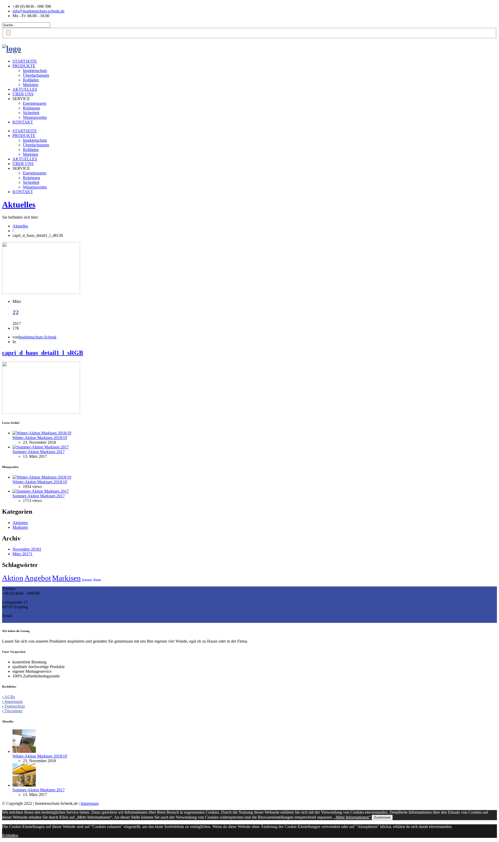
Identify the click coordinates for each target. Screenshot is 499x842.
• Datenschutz (13, 706)
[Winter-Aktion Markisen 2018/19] (41, 433)
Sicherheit (31, 112)
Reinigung (31, 108)
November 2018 (26, 549)
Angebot (37, 578)
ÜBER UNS (23, 94)
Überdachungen (36, 75)
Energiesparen (34, 103)
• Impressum (12, 701)
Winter (97, 579)
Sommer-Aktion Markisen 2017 (38, 451)
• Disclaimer (12, 711)
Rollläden (31, 80)
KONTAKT (22, 122)
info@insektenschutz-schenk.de (38, 11)
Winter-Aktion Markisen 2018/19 (39, 437)
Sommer (87, 579)
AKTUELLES (24, 89)
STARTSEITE (24, 61)
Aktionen (20, 522)
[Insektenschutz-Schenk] (11, 48)
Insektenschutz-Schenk (37, 337)
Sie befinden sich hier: (20, 217)
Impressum (90, 803)
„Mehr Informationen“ (352, 817)
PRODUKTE (23, 66)
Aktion (12, 578)
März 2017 (22, 554)
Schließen (10, 835)
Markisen (30, 84)
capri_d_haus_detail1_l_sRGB (42, 352)
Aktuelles (18, 204)
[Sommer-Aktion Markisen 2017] (40, 447)
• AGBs (8, 697)
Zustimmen (382, 817)
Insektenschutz (35, 70)
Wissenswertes (35, 117)
